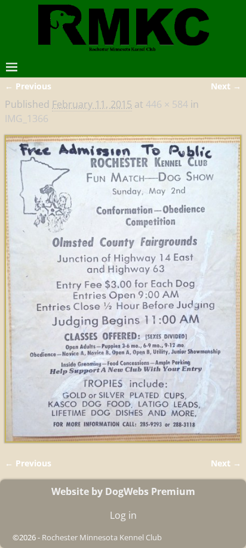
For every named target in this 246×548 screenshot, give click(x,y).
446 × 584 (167, 104)
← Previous (28, 86)
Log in (123, 515)
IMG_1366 (26, 118)
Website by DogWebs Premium (123, 491)
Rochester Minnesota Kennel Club (102, 537)
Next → (226, 86)
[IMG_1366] (123, 289)
